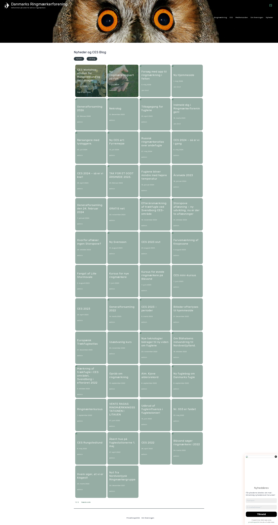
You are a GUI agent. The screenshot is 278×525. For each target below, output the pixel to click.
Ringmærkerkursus (90, 409)
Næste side (86, 502)
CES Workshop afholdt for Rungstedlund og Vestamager (88, 75)
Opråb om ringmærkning (118, 375)
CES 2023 (83, 308)
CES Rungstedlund (90, 442)
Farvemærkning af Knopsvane (185, 242)
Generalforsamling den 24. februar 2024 (89, 208)
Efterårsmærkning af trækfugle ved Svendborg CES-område (153, 208)
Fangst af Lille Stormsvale (86, 275)
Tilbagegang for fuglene (152, 108)
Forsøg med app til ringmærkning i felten (154, 75)
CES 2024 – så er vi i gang (186, 141)
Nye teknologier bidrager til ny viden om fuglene (155, 342)
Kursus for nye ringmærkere (119, 275)
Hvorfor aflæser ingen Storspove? (89, 242)
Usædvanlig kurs (120, 342)
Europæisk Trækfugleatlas (87, 342)
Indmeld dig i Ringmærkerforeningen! (186, 108)
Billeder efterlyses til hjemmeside (185, 308)
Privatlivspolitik (133, 518)
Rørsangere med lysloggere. (88, 141)
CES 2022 (147, 442)
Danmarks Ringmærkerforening (39, 4)
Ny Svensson (118, 242)
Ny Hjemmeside (183, 75)
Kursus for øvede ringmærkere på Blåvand (152, 275)
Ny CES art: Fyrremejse (117, 141)
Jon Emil (113, 90)
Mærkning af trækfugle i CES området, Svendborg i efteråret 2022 (88, 375)
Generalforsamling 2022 (122, 308)
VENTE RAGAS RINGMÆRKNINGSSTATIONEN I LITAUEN (122, 409)
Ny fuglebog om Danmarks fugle (184, 375)
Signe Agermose (84, 92)
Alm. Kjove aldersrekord (150, 375)
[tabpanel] (139, 284)
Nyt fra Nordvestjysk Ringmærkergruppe (122, 476)
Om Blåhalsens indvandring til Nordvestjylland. (184, 342)
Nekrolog (115, 108)
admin (80, 122)
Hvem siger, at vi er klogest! (90, 476)
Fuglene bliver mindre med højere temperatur (154, 175)
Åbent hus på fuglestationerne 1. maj (122, 442)
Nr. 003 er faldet (184, 409)
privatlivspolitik (253, 522)
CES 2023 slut (151, 242)
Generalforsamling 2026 (89, 108)
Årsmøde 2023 (183, 175)
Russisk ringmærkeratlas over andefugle (152, 142)
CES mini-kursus (184, 275)
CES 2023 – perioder (149, 308)
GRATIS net (117, 208)
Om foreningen (147, 518)
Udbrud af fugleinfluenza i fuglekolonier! (152, 409)
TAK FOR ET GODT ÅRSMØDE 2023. (121, 175)
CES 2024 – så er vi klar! (90, 175)
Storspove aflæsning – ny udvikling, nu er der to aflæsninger (186, 208)
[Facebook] (270, 5)
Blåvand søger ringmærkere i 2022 (186, 442)
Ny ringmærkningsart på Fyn (121, 75)
